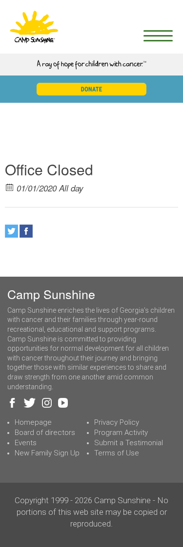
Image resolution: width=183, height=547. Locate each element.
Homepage (33, 422)
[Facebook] (26, 231)
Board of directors (45, 432)
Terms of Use (116, 453)
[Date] (10, 186)
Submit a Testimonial (128, 442)
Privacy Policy (116, 422)
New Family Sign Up (47, 453)
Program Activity (121, 432)
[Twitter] (11, 231)
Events (26, 442)
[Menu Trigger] (158, 35)
